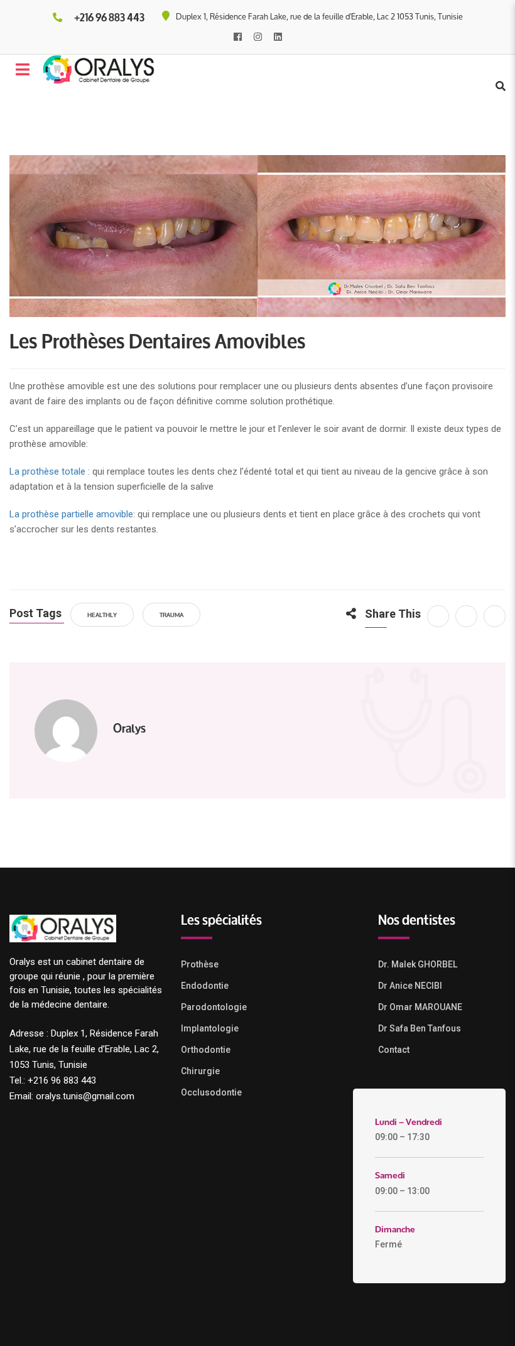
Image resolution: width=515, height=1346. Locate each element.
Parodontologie (214, 1007)
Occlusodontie (211, 1092)
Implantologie (210, 1028)
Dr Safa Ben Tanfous (419, 1028)
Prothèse (200, 964)
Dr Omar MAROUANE (420, 1007)
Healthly (102, 614)
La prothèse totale (47, 471)
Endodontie (205, 986)
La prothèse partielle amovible (71, 514)
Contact (393, 1050)
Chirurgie (200, 1071)
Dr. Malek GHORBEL (417, 964)
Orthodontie (205, 1050)
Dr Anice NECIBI (410, 986)
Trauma (171, 614)
